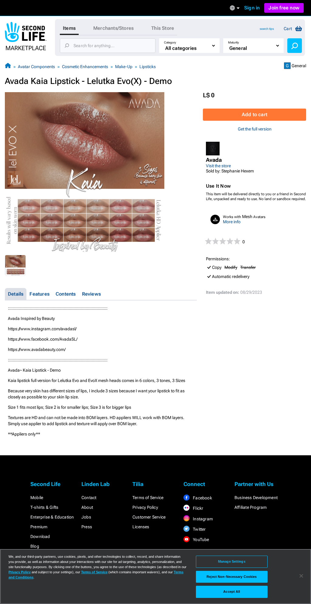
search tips (267, 28)
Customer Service (149, 517)
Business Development (256, 497)
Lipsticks (147, 66)
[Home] (8, 66)
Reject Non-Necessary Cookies (232, 576)
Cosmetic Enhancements (85, 66)
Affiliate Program (250, 507)
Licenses (140, 526)
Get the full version (255, 129)
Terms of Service (147, 497)
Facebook (202, 497)
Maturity (233, 42)
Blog (34, 546)
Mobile (36, 497)
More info (232, 221)
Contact (88, 497)
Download (40, 536)
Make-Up (123, 66)
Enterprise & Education (52, 517)
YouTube (200, 539)
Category (170, 42)
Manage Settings (231, 561)
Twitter (199, 529)
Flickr (197, 508)
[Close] (301, 576)
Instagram (202, 518)
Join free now (283, 8)
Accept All (231, 591)
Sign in (252, 8)
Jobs (86, 517)
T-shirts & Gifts (44, 507)
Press (86, 526)
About (87, 507)
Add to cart (254, 114)
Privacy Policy (145, 507)
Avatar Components (36, 66)
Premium (38, 526)
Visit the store (218, 165)
